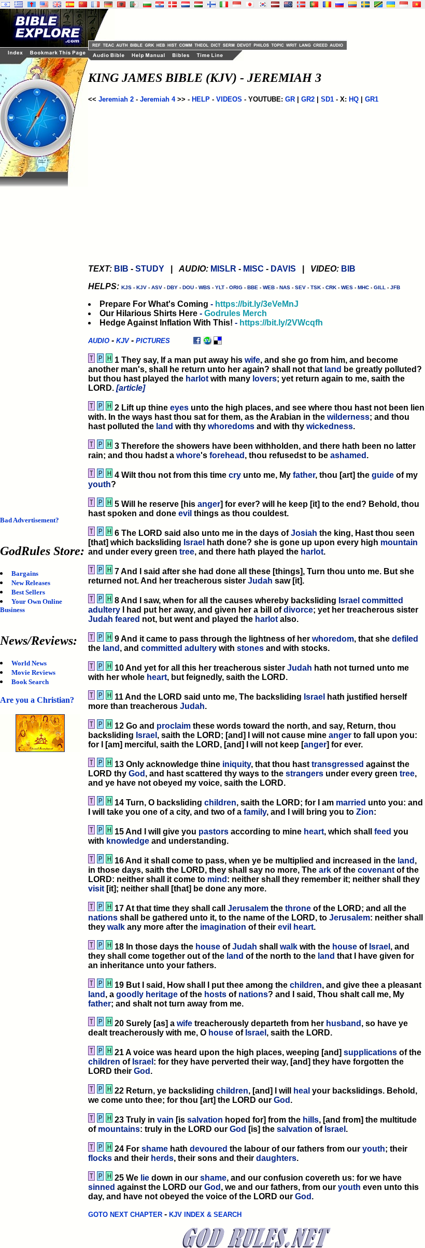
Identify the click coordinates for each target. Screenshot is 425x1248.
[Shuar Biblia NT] (352, 4)
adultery (104, 609)
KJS (126, 287)
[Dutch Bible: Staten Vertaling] (185, 4)
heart (157, 677)
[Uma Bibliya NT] (404, 4)
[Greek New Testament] (19, 4)
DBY (172, 287)
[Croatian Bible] (159, 4)
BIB (121, 268)
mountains (119, 1129)
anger (208, 504)
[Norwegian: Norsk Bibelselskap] (301, 4)
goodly (130, 994)
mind (217, 879)
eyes (179, 407)
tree (186, 551)
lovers (264, 378)
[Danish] (172, 4)
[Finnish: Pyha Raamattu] (211, 4)
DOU (188, 287)
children (220, 802)
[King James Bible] (57, 4)
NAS (284, 287)
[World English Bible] (44, 4)
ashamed (348, 455)
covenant (376, 870)
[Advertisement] (41, 342)
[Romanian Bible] (327, 4)
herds (162, 1158)
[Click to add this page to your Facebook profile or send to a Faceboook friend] (197, 340)
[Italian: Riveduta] (224, 4)
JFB (395, 287)
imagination (223, 927)
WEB (269, 287)
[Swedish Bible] (365, 4)
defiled (405, 638)
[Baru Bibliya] (237, 4)
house (207, 946)
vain (165, 1119)
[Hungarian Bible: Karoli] (198, 4)
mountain (399, 542)
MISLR (223, 268)
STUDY (149, 268)
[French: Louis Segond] (95, 4)
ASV (156, 287)
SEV (300, 287)
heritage (162, 994)
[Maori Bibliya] (288, 4)
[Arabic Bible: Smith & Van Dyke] (134, 4)
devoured (209, 1148)
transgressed (337, 764)
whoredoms (231, 426)
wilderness (348, 417)
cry (235, 475)
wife (252, 360)
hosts (215, 994)
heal (301, 1090)
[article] (130, 388)
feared (127, 619)
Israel (194, 542)
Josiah (304, 533)
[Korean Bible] (263, 4)
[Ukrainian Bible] (391, 4)
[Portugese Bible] (314, 4)
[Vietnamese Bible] (417, 4)
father (304, 475)
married (351, 802)
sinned (101, 1187)
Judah (260, 580)
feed (382, 831)
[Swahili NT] (378, 4)
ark (325, 870)
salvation (205, 1119)
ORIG (236, 287)
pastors (214, 831)
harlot (197, 378)
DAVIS (283, 268)
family (255, 811)
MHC (363, 287)
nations (103, 917)
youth (99, 484)
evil (185, 513)
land (333, 369)
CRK (330, 287)
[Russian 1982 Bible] (339, 4)
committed (382, 600)
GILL (380, 287)
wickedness (329, 426)
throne (298, 908)
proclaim (174, 725)
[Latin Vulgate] (31, 4)
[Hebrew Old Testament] (6, 4)
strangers (304, 773)
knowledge (127, 840)
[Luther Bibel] (108, 4)
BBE (252, 287)
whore (188, 455)
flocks (100, 1158)
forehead (227, 455)
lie (144, 1177)
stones (250, 648)
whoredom (333, 638)
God (137, 773)
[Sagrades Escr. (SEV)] (70, 4)
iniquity (236, 764)
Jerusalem (248, 908)
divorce (298, 609)
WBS (204, 287)
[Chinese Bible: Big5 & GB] (83, 4)
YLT (219, 287)
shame (154, 1148)
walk (116, 927)
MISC (253, 268)
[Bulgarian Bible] (147, 4)
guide (383, 475)
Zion (365, 811)
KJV (141, 287)
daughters (276, 1158)
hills (311, 1119)
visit (96, 888)
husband (343, 1023)
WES (347, 287)
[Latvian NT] (275, 4)
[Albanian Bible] (121, 4)
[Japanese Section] (250, 4)
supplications (370, 1052)
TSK (315, 287)
